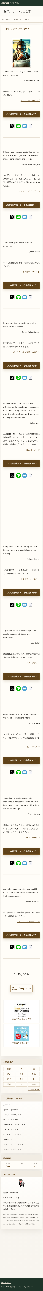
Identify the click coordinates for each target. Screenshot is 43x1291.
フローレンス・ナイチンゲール (26, 191)
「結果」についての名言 (16, 11)
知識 (9, 1069)
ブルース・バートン (31, 837)
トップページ (6, 19)
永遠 (21, 1074)
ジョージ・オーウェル (12, 1149)
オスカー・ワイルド (31, 271)
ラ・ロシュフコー (10, 1119)
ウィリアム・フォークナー (28, 921)
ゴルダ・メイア (33, 450)
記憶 (9, 1079)
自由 (21, 1079)
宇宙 (34, 1084)
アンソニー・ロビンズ (30, 100)
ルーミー (7, 1105)
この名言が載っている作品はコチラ (21, 114)
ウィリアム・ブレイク (12, 1134)
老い (9, 1074)
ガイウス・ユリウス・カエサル (26, 352)
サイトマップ (6, 1283)
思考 (9, 1084)
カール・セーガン (10, 1110)
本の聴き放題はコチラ (21, 1043)
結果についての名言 (21, 19)
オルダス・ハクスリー (30, 579)
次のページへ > (21, 988)
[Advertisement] (21, 507)
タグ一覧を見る (34, 1089)
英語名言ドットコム (10, 3)
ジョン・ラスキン (32, 747)
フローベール (8, 1139)
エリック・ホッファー (12, 1114)
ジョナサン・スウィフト (13, 1144)
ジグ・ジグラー (33, 663)
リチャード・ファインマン (14, 1124)
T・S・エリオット (10, 1129)
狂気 (34, 1074)
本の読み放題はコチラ (21, 1019)
